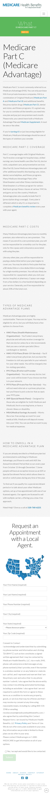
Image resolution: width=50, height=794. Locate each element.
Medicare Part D (31, 104)
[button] (44, 14)
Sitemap (40, 773)
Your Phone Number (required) (16, 604)
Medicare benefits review (24, 206)
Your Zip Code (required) (14, 633)
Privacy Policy (21, 723)
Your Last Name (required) (14, 594)
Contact (31, 773)
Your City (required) (11, 614)
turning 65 (15, 131)
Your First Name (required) (14, 585)
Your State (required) (12, 623)
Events (23, 773)
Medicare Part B (15, 101)
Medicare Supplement (30, 122)
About (15, 773)
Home (8, 773)
